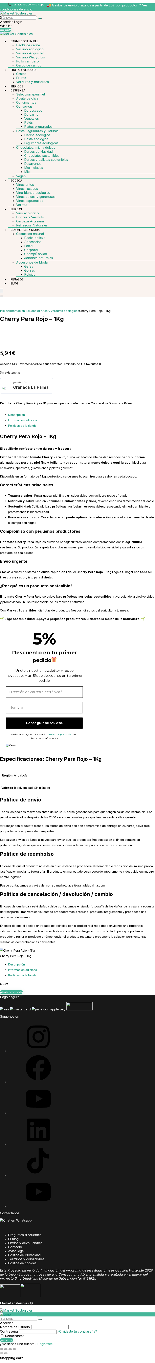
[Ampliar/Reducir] (1, 1349)
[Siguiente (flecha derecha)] (5, 1353)
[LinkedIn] (38, 1144)
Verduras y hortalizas (32, 82)
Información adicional (23, 420)
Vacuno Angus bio (30, 53)
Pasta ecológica (36, 139)
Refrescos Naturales (32, 225)
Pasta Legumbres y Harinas (37, 131)
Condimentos (26, 102)
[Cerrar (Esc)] (14, 1349)
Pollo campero (27, 61)
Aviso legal (16, 1251)
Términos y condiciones (26, 1259)
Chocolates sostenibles (41, 156)
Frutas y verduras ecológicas (59, 311)
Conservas (24, 106)
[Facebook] (38, 1082)
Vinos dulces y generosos (36, 197)
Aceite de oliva (27, 98)
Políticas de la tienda (22, 426)
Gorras (29, 270)
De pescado (33, 110)
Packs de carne (28, 45)
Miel (27, 172)
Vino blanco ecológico (33, 193)
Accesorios (32, 242)
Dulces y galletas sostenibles (46, 160)
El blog (13, 1239)
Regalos (17, 279)
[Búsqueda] (40, 18)
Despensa (17, 90)
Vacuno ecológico (30, 49)
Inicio (3, 311)
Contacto (15, 1247)
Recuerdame (14, 1336)
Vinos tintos (25, 185)
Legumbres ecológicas (41, 143)
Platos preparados (38, 127)
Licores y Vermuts (30, 217)
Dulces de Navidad (38, 151)
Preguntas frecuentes (24, 1235)
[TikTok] (38, 1175)
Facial (28, 246)
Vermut (21, 205)
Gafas (28, 266)
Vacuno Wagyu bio (30, 57)
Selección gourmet (30, 94)
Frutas (21, 78)
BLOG (14, 283)
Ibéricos (16, 86)
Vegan (21, 176)
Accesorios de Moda (32, 262)
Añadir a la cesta (11, 992)
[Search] (1, 296)
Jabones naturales (38, 258)
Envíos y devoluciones (25, 1243)
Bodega (16, 180)
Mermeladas (33, 168)
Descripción (16, 415)
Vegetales (31, 118)
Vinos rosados (27, 189)
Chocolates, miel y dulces (35, 147)
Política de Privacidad (24, 1255)
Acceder (6, 1340)
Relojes (29, 274)
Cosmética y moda (25, 229)
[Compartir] (10, 1349)
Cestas (21, 74)
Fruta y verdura (23, 70)
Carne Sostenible (24, 41)
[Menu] (1, 291)
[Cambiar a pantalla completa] (5, 1349)
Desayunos (32, 164)
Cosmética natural (30, 234)
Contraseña (9, 1331)
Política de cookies (22, 1263)
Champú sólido (35, 254)
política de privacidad (60, 734)
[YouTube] (38, 1113)
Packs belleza (34, 238)
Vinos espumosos (29, 201)
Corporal (31, 250)
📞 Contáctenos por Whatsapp (26, 4)
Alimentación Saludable (23, 311)
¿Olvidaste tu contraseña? (77, 1331)
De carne (31, 114)
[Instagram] (38, 1051)
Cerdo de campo (29, 65)
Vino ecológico (27, 213)
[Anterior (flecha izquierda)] (1, 1353)
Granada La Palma (31, 387)
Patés (28, 122)
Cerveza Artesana (30, 221)
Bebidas (16, 209)
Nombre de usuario (15, 1327)
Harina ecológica (37, 135)
